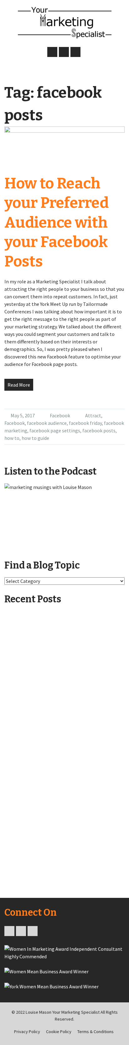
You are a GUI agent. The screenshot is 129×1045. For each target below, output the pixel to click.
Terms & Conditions (95, 1031)
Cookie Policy (58, 1031)
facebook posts (99, 430)
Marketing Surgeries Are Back (43, 806)
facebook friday (85, 423)
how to (11, 438)
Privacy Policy (27, 1031)
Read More (19, 385)
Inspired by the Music (43, 669)
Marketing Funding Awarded (43, 737)
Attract (93, 415)
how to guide (35, 438)
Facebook (60, 415)
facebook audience (47, 423)
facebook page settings (54, 430)
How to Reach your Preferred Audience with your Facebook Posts (56, 222)
